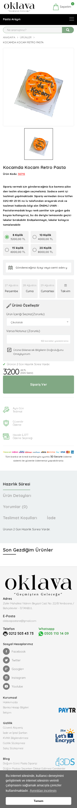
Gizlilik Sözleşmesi (14, 743)
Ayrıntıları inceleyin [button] (43, 790)
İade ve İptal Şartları (15, 733)
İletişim (7, 712)
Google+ (18, 669)
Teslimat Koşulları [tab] (20, 517)
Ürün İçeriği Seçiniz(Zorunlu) (25, 314)
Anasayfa (9, 37)
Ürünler (26, 37)
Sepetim (65, 6)
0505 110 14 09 (56, 633)
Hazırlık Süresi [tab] (16, 484)
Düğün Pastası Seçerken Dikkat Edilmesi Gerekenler (34, 768)
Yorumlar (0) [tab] (15, 506)
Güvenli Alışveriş (13, 727)
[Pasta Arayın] (71, 19)
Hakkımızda (10, 702)
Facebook (19, 651)
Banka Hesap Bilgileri (16, 707)
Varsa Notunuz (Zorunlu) (23, 331)
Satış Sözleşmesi (13, 748)
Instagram (19, 678)
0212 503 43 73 (21, 633)
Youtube (17, 686)
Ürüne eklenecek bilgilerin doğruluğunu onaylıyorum (38, 352)
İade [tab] (51, 517)
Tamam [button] (38, 800)
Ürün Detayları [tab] (17, 495)
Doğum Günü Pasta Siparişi (20, 763)
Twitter (16, 660)
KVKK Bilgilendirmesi (15, 738)
